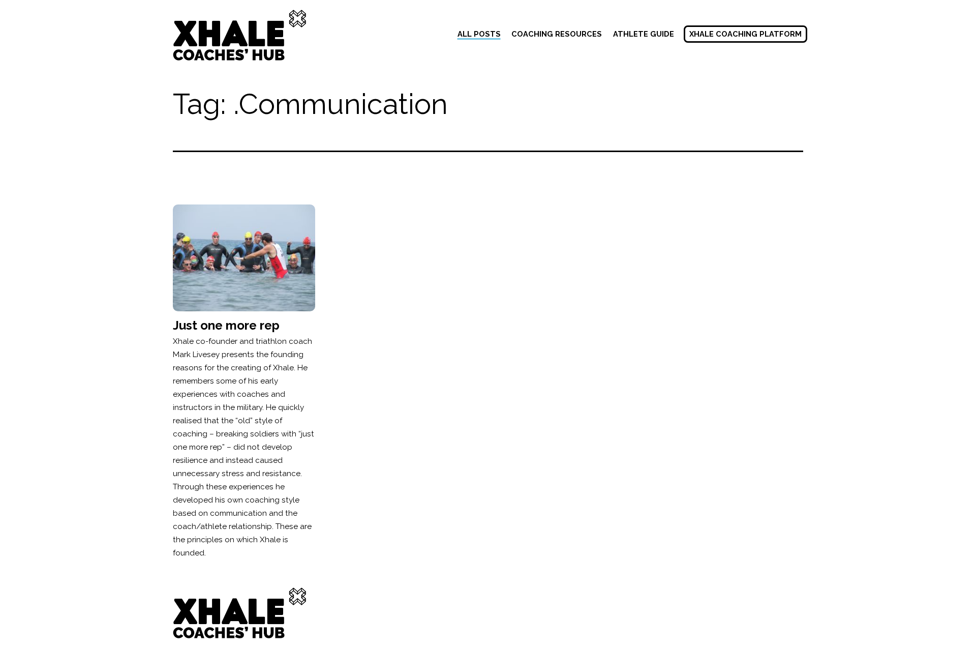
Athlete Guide (643, 34)
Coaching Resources (556, 34)
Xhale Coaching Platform (745, 34)
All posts (479, 34)
